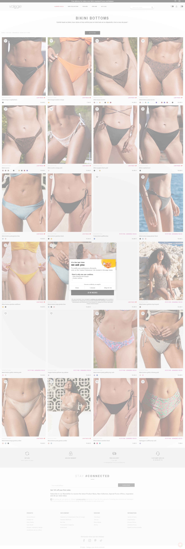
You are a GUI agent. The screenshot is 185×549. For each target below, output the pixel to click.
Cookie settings (77, 278)
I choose (92, 288)
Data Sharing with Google (81, 276)
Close (77, 288)
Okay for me (108, 288)
